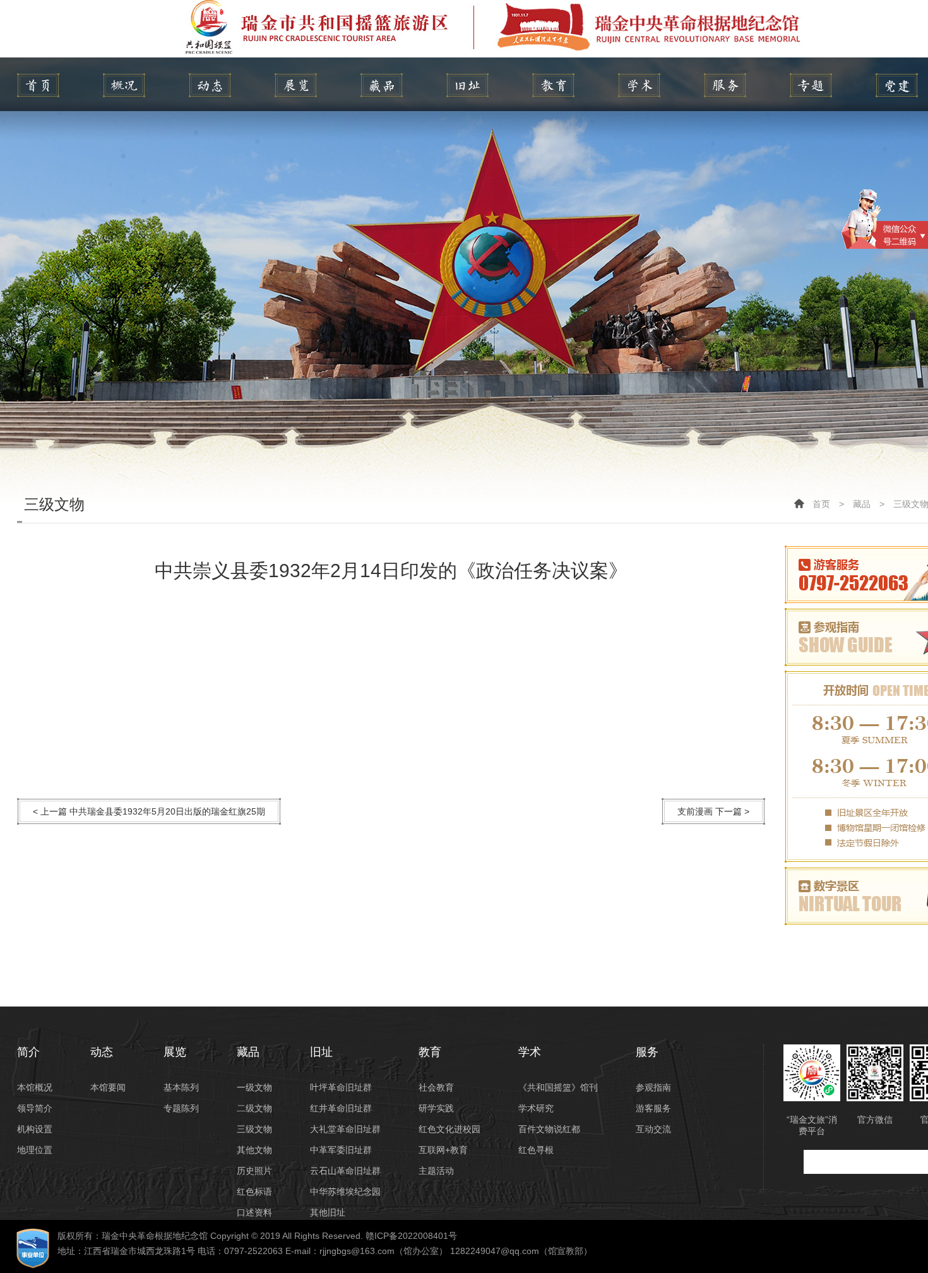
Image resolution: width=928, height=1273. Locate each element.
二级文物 (254, 1108)
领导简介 (34, 1108)
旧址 (467, 85)
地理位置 (34, 1150)
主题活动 (436, 1171)
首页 (821, 504)
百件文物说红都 (549, 1129)
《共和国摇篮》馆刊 (558, 1087)
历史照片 (254, 1171)
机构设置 (34, 1129)
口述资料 (254, 1212)
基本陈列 (181, 1087)
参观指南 (653, 1087)
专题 (811, 85)
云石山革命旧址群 (345, 1171)
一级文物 (254, 1087)
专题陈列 (181, 1108)
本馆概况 (34, 1087)
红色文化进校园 (449, 1129)
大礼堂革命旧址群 (345, 1129)
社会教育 (436, 1087)
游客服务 (653, 1108)
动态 (210, 85)
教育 (553, 85)
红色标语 (254, 1191)
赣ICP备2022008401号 (411, 1236)
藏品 (381, 85)
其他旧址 (327, 1212)
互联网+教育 (443, 1150)
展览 (296, 85)
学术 (639, 85)
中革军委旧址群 (341, 1150)
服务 (725, 85)
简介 (124, 85)
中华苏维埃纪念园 (345, 1191)
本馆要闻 (108, 1087)
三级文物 (254, 1129)
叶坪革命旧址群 (341, 1087)
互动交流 (653, 1129)
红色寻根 (536, 1150)
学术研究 (536, 1108)
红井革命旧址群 (341, 1108)
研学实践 (436, 1108)
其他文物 (254, 1150)
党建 (897, 85)
